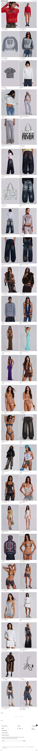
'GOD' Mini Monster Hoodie (5, 28)
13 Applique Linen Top (4, 116)
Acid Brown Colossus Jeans (23, 441)
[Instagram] (17, 728)
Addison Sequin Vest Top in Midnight (6, 501)
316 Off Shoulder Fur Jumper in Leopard (6, 293)
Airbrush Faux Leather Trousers (6, 707)
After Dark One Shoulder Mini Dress (24, 649)
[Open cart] (35, 0)
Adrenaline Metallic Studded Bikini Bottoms (25, 560)
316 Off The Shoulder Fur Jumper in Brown (25, 293)
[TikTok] (22, 728)
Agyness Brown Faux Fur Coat (5, 678)
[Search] (32, 0)
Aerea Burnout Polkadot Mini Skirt (6, 649)
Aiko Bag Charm (22, 678)
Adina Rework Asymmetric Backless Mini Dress (25, 531)
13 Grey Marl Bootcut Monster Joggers (24, 116)
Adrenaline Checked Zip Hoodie (5, 560)
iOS (33, 728)
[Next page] (22, 717)
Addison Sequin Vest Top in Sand (23, 501)
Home (2, 720)
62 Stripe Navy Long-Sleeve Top (6, 322)
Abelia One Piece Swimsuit (5, 441)
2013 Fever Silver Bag (22, 145)
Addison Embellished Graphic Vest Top (24, 471)
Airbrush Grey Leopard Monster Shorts (24, 707)
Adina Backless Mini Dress (5, 531)
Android (34, 729)
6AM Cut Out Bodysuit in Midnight (24, 322)
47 (21, 716)
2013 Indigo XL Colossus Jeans (5, 175)
